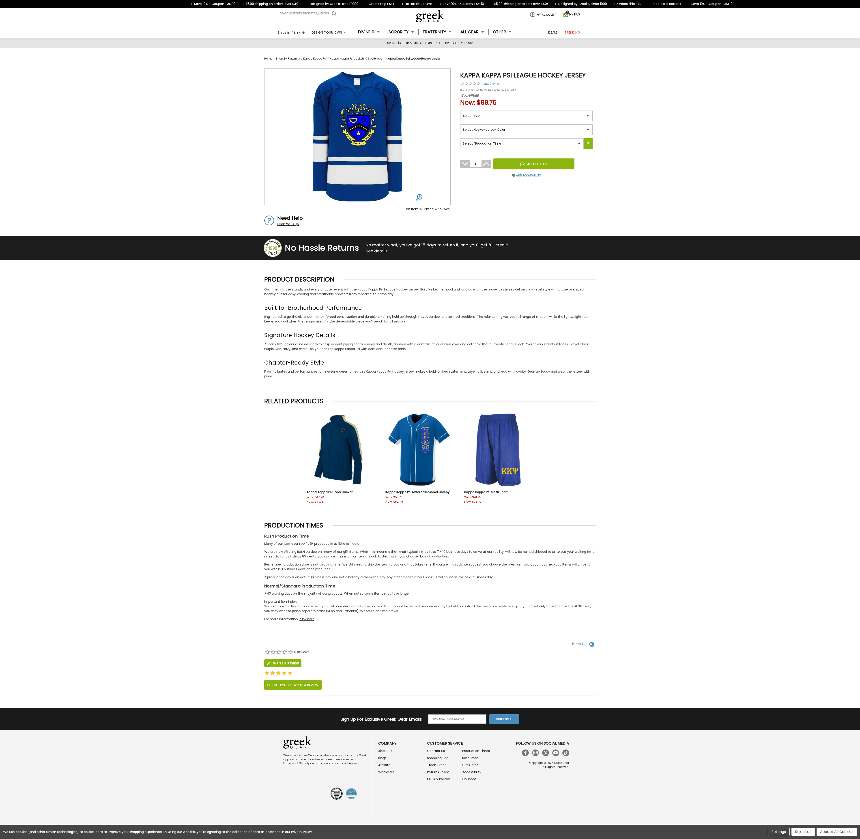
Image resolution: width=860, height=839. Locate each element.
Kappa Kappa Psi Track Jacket (330, 492)
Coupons (469, 779)
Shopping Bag (437, 758)
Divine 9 (366, 32)
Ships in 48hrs (289, 32)
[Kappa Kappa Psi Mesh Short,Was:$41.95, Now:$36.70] (498, 450)
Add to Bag (537, 164)
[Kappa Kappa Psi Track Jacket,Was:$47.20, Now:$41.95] (340, 450)
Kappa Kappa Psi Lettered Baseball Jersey (417, 492)
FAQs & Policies (439, 779)
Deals (553, 32)
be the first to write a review (292, 685)
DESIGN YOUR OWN (327, 32)
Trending (572, 32)
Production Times (476, 751)
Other (499, 32)
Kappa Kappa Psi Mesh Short (486, 492)
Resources (470, 758)
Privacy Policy (301, 832)
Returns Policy (438, 772)
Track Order (436, 765)
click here (306, 619)
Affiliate (384, 765)
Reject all (803, 831)
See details (377, 251)
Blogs (382, 758)
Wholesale (386, 772)
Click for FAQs (288, 224)
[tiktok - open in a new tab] (565, 752)
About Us (385, 751)
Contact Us (436, 751)
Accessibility (471, 772)
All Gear (469, 32)
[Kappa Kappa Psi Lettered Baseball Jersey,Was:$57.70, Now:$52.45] (419, 450)
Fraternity (434, 32)
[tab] (282, 663)
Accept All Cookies (836, 831)
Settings (779, 831)
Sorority (399, 32)
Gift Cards (470, 765)
